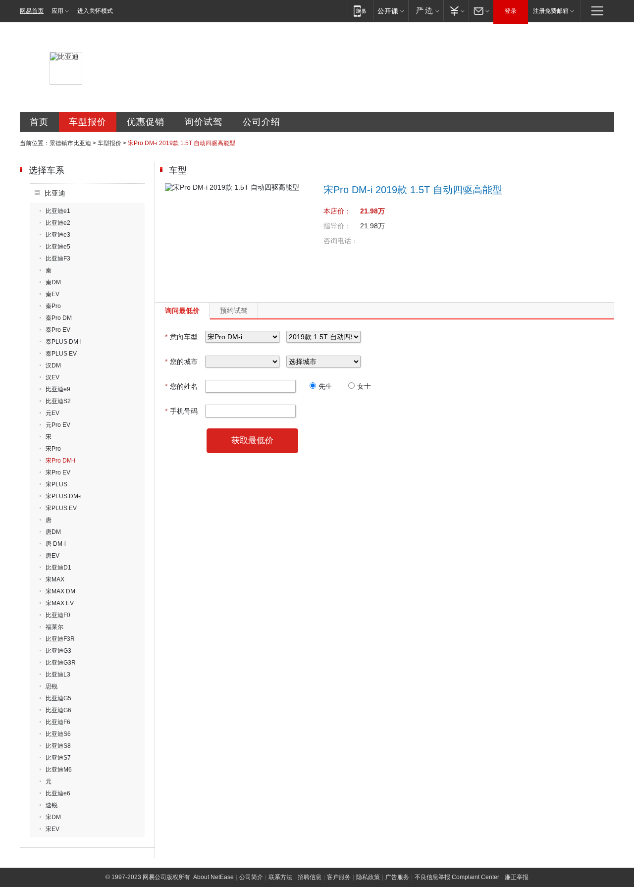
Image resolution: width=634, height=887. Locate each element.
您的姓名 (181, 386)
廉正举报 (516, 877)
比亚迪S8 (58, 745)
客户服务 (339, 877)
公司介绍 (261, 122)
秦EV (52, 294)
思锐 (51, 686)
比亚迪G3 (58, 650)
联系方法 (280, 877)
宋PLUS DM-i (64, 496)
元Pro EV (58, 424)
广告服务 (397, 877)
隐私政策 (368, 877)
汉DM (53, 365)
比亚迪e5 (58, 246)
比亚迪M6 (59, 769)
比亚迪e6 (58, 793)
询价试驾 (203, 122)
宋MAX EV (60, 603)
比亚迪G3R (61, 662)
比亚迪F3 (58, 258)
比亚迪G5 (58, 698)
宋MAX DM (60, 591)
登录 (511, 10)
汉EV (52, 377)
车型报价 (87, 122)
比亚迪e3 (58, 234)
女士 (364, 386)
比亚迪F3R (60, 638)
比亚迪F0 (58, 615)
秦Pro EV (58, 329)
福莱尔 (54, 627)
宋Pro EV (58, 472)
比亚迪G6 (58, 710)
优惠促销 (145, 122)
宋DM (53, 817)
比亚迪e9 (58, 389)
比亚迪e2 (58, 222)
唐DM (53, 531)
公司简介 (251, 877)
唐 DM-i (56, 543)
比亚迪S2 (58, 401)
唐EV (52, 555)
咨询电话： (340, 241)
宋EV (52, 829)
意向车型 (181, 337)
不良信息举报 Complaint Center (457, 877)
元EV (52, 413)
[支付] (456, 10)
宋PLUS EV (61, 508)
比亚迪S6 (58, 733)
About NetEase (213, 877)
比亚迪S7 (58, 757)
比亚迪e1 (58, 211)
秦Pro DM (59, 317)
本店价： (337, 211)
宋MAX (55, 579)
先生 (325, 386)
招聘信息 (309, 877)
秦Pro (53, 306)
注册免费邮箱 (551, 10)
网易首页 (32, 10)
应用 (57, 10)
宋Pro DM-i (60, 460)
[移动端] (360, 10)
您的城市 (181, 361)
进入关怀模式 (95, 10)
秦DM (53, 282)
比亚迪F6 (58, 722)
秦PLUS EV (61, 353)
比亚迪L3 (58, 674)
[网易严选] (425, 10)
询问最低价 (182, 310)
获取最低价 (252, 440)
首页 (39, 122)
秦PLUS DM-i (64, 341)
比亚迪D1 (58, 567)
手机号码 (181, 411)
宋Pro (53, 448)
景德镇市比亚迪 (70, 143)
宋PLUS (56, 484)
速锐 (51, 805)
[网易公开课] (390, 10)
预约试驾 (234, 310)
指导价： (337, 226)
